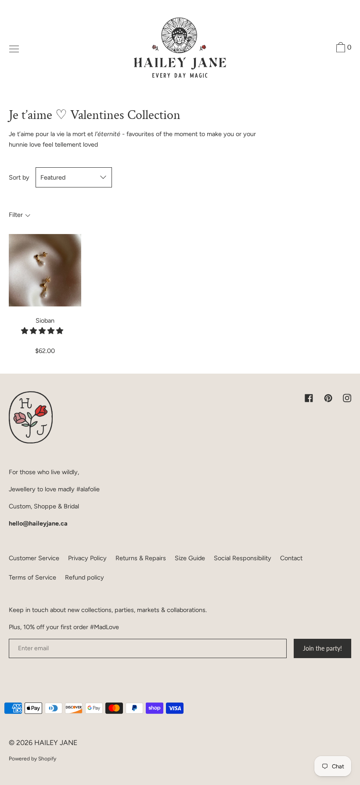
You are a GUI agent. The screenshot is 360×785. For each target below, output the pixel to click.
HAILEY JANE (55, 742)
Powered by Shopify (32, 759)
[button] (43, 331)
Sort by (19, 177)
